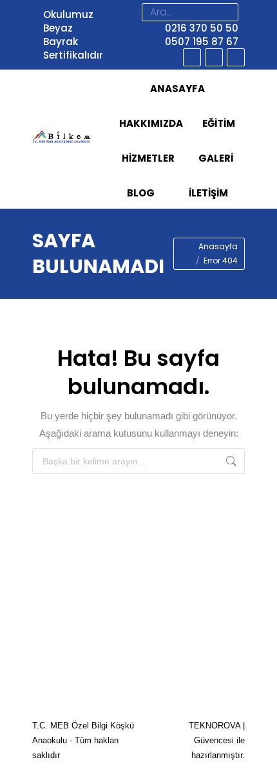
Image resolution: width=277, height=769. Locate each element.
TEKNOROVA (214, 725)
